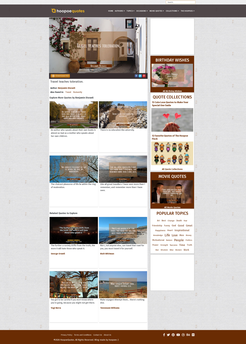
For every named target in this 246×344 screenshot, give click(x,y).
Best (164, 220)
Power (155, 245)
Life (167, 235)
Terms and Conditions (82, 335)
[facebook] (164, 335)
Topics (130, 11)
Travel (68, 92)
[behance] (188, 335)
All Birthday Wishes (172, 91)
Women (178, 250)
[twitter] (168, 335)
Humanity (77, 92)
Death (179, 220)
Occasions (141, 11)
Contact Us (97, 335)
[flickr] (193, 335)
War (157, 250)
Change (171, 220)
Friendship (157, 225)
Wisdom (164, 250)
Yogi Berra (56, 308)
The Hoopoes (187, 11)
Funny (167, 225)
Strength (164, 245)
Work (186, 249)
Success (173, 245)
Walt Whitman (107, 253)
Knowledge (158, 235)
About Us (107, 335)
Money (188, 235)
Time (182, 245)
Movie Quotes (156, 11)
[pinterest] (173, 335)
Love (175, 235)
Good (181, 225)
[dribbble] (183, 335)
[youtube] (178, 335)
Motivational (158, 240)
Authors (119, 11)
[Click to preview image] (98, 45)
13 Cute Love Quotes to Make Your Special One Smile (170, 104)
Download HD (62, 76)
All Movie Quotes (172, 207)
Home (110, 11)
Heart (170, 230)
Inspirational (182, 230)
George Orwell (58, 253)
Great (189, 225)
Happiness (160, 230)
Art (158, 220)
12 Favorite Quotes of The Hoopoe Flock (170, 137)
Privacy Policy (66, 335)
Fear (185, 221)
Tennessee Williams (109, 308)
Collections (171, 11)
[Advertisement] (172, 36)
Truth (189, 245)
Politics (189, 240)
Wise (171, 250)
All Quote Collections (172, 169)
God (174, 225)
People (179, 240)
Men (182, 235)
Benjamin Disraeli (66, 88)
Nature (169, 240)
